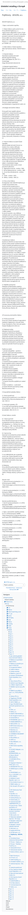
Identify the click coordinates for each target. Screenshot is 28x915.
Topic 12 (11, 889)
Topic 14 (11, 893)
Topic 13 (11, 891)
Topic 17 (11, 899)
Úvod (10, 632)
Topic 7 (11, 646)
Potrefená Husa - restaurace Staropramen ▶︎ (14, 588)
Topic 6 (11, 644)
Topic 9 (11, 650)
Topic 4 (11, 640)
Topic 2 (11, 636)
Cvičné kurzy (11, 10)
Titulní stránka (3, 10)
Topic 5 (11, 642)
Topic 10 (11, 652)
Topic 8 (11, 648)
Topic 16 (11, 897)
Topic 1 (11, 634)
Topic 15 (11, 895)
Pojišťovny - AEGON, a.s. (24, 10)
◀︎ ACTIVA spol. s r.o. (9, 582)
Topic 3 (11, 638)
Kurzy (7, 10)
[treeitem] (14, 753)
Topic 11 (18, 10)
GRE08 (15, 10)
